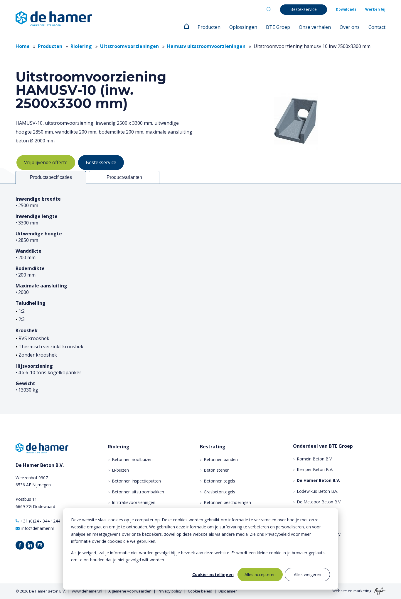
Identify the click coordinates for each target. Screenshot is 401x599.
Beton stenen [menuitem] (217, 470)
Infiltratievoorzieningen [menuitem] (133, 502)
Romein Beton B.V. (315, 459)
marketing (362, 590)
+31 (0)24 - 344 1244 (40, 521)
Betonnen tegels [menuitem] (219, 481)
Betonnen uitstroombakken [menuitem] (138, 492)
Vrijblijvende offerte (46, 162)
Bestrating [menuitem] (212, 447)
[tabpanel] (200, 299)
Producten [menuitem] (209, 27)
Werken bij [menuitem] (375, 9)
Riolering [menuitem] (118, 447)
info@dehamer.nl (37, 528)
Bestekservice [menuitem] (303, 9)
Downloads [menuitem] (346, 9)
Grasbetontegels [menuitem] (219, 492)
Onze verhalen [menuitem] (315, 27)
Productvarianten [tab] (124, 177)
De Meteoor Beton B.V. (319, 502)
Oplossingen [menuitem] (243, 27)
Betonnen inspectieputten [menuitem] (136, 481)
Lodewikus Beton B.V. (317, 491)
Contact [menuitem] (376, 27)
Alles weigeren (307, 574)
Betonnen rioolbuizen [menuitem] (132, 459)
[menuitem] (186, 27)
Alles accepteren (260, 574)
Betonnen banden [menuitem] (221, 459)
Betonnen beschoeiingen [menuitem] (227, 502)
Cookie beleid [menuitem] (200, 591)
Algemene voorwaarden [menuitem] (129, 591)
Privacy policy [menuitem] (170, 591)
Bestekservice (101, 162)
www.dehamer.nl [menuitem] (87, 591)
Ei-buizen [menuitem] (120, 470)
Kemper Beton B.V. (315, 469)
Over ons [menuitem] (350, 27)
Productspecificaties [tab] (51, 177)
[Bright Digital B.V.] (378, 590)
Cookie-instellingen (213, 574)
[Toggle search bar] (269, 9)
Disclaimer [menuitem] (227, 591)
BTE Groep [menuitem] (278, 27)
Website (339, 590)
